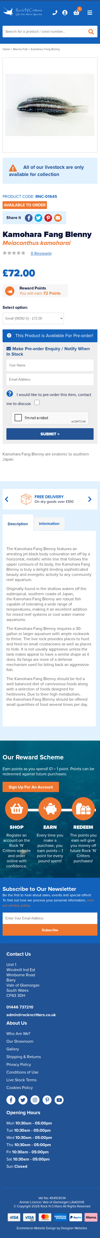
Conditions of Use (22, 1072)
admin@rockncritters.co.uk (31, 1014)
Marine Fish (20, 49)
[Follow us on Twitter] (22, 1099)
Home (6, 49)
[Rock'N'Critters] (23, 16)
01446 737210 (19, 1007)
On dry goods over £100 (54, 501)
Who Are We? (18, 1033)
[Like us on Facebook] (10, 1099)
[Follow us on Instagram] (35, 1099)
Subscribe (50, 930)
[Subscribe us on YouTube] (59, 1099)
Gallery (12, 1049)
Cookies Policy (19, 1087)
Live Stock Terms (21, 1080)
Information (49, 523)
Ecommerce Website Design (36, 1228)
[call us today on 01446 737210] (55, 12)
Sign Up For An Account (31, 787)
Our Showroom (19, 1041)
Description (18, 524)
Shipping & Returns (23, 1056)
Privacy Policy (18, 1064)
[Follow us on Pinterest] (47, 1099)
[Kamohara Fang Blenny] (50, 105)
